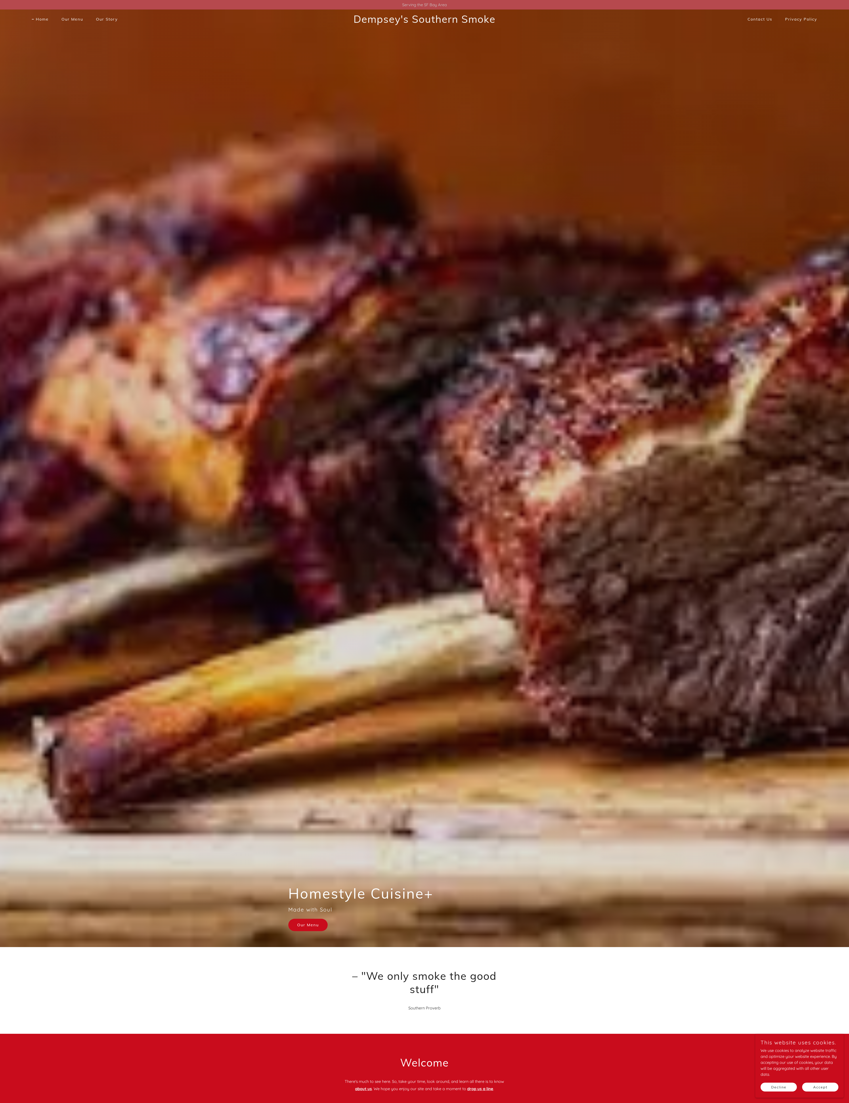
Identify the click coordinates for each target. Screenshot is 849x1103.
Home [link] (42, 19)
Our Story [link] (107, 19)
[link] (424, 21)
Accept (820, 1087)
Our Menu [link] (72, 19)
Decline (778, 1087)
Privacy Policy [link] (801, 19)
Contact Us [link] (760, 19)
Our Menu (308, 924)
